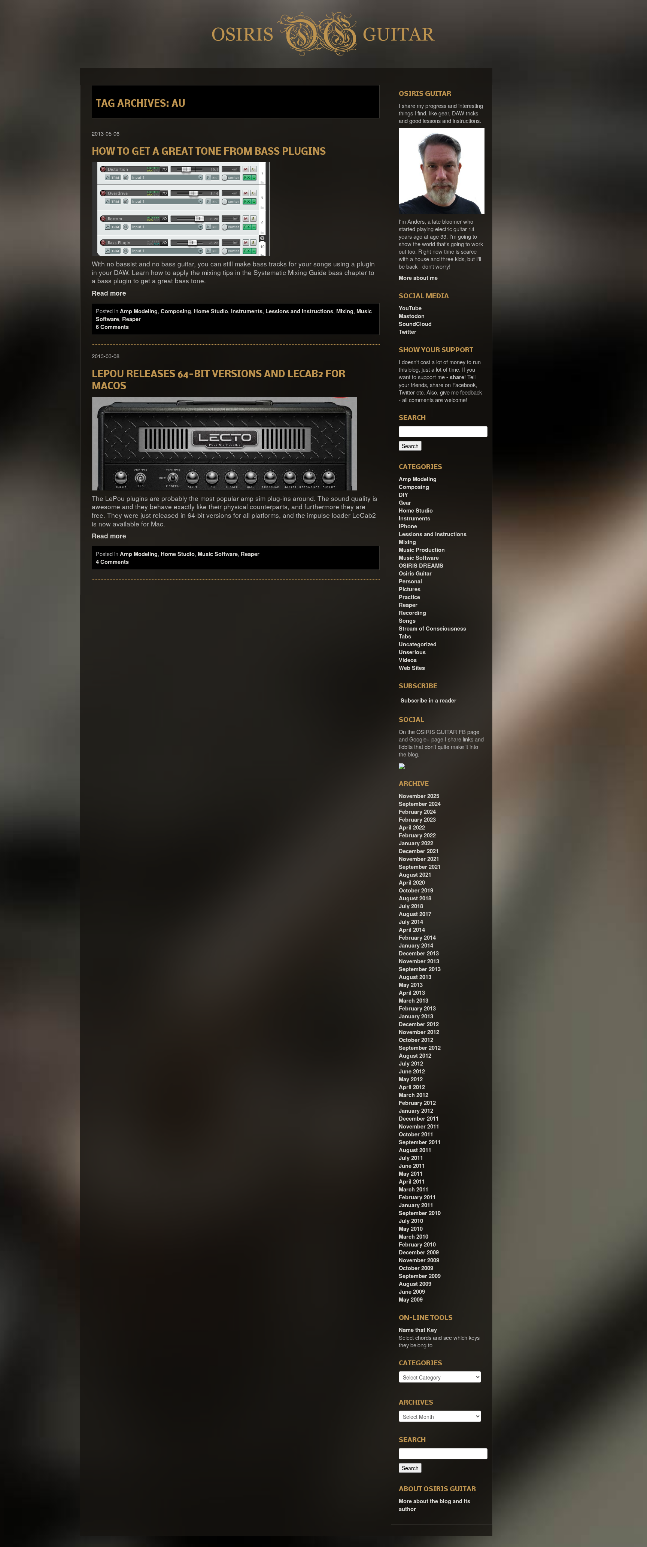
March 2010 (413, 1237)
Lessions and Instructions (299, 311)
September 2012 (420, 1048)
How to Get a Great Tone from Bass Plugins (209, 152)
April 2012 (412, 1087)
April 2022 (412, 827)
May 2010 (411, 1229)
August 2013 (415, 977)
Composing (176, 311)
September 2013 (420, 969)
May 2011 (411, 1174)
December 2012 (419, 1024)
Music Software (218, 554)
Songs (407, 621)
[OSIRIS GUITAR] (402, 766)
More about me (418, 278)
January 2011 (416, 1205)
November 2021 (419, 859)
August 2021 (415, 875)
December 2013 (419, 953)
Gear (405, 503)
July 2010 (411, 1221)
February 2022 (417, 835)
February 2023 (417, 820)
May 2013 (411, 985)
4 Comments (112, 562)
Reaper (131, 319)
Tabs (405, 636)
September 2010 (420, 1213)
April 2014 (412, 930)
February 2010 (417, 1244)
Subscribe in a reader (428, 700)
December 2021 (419, 851)
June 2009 (412, 1292)
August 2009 (415, 1284)
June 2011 (412, 1166)
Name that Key (418, 1330)
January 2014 (416, 945)
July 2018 (411, 906)
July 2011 (411, 1158)
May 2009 (411, 1299)
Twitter (407, 332)
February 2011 (417, 1197)
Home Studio (211, 311)
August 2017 (415, 914)
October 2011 (416, 1134)
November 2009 (419, 1260)
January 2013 (416, 1016)
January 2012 (416, 1111)
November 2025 (419, 796)
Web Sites (412, 668)
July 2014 (411, 922)
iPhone (408, 526)
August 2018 (415, 898)
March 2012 (413, 1095)
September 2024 (420, 804)
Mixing (344, 311)
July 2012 (411, 1063)
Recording (412, 613)
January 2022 (416, 843)
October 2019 (416, 890)
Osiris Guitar (415, 573)
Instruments (246, 311)
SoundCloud (415, 324)
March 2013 (413, 1000)
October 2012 (416, 1040)
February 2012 (417, 1103)
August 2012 (415, 1056)
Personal (410, 581)
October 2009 (416, 1268)
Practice (409, 597)
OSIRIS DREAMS (421, 565)
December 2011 (419, 1119)
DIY (403, 495)
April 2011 (412, 1181)
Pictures (409, 589)
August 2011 (415, 1150)
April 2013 (412, 993)
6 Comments (112, 327)
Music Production (422, 550)
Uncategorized (418, 644)
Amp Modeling (139, 311)
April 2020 (412, 882)
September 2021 (420, 867)
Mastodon (412, 316)
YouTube (410, 308)
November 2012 (419, 1032)
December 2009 (419, 1252)
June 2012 (412, 1071)
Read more (109, 292)
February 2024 (417, 812)
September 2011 (420, 1142)
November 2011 (419, 1126)
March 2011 (413, 1189)
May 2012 (411, 1079)
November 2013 (419, 961)
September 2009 (420, 1276)
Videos (408, 660)
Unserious (412, 652)
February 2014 (417, 938)
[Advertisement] (537, 180)
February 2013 (417, 1008)
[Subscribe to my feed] (400, 698)
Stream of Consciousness (432, 628)
